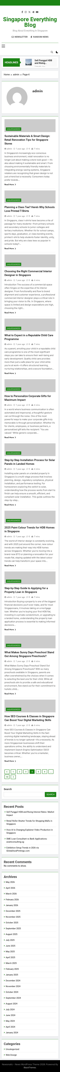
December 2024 (13, 980)
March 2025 (11, 963)
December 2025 (13, 911)
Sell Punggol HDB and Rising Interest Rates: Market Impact (43, 61)
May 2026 (10, 882)
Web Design (11, 1055)
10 (7, 777)
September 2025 (13, 928)
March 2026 (11, 893)
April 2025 (10, 957)
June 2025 (10, 946)
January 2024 (12, 1032)
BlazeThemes (30, 1067)
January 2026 (12, 905)
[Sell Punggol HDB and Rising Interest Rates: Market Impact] (28, 62)
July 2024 (10, 1009)
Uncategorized (13, 129)
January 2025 (12, 974)
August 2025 (11, 934)
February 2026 (12, 899)
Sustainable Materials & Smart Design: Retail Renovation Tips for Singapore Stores (27, 139)
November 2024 (13, 986)
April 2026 (10, 888)
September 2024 (13, 998)
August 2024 (11, 1003)
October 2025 (12, 922)
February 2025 (12, 969)
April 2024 (10, 1027)
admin (9, 148)
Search (8, 789)
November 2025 (13, 917)
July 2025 (10, 940)
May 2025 (10, 951)
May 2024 (10, 1021)
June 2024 (10, 1015)
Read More (9, 184)
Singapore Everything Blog (30, 22)
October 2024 (12, 992)
